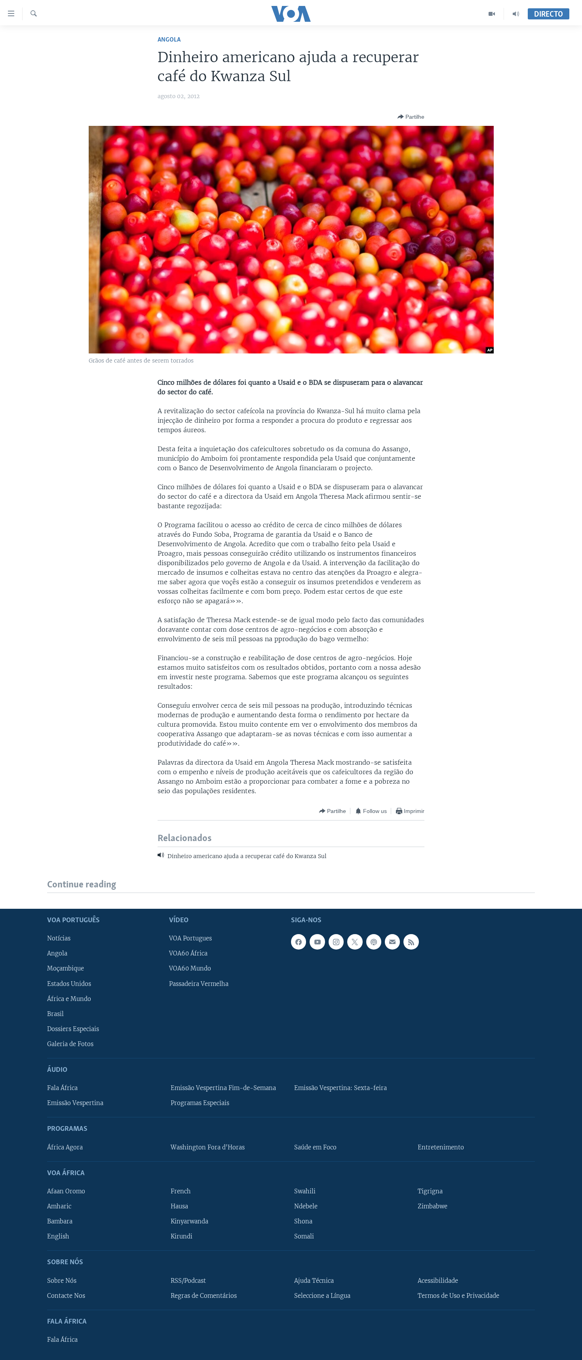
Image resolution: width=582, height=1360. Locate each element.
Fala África (62, 1088)
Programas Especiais (200, 1103)
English (58, 1236)
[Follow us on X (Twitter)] (354, 942)
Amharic (59, 1206)
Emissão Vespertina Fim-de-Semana (223, 1088)
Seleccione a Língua (322, 1295)
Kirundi (181, 1236)
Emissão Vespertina (75, 1103)
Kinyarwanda (189, 1221)
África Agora (65, 1147)
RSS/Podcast (188, 1280)
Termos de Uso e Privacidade (458, 1295)
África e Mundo (69, 999)
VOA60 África (188, 953)
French (181, 1191)
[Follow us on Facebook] (298, 942)
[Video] (492, 14)
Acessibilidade (438, 1280)
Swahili (305, 1191)
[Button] (411, 117)
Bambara (59, 1221)
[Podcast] (373, 942)
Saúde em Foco (315, 1147)
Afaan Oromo (66, 1191)
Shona (303, 1221)
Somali (304, 1236)
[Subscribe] (392, 942)
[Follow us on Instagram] (336, 942)
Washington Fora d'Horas (208, 1147)
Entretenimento (441, 1147)
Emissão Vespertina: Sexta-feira (340, 1088)
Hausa (179, 1206)
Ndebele (306, 1206)
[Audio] (516, 14)
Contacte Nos (66, 1295)
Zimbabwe (432, 1206)
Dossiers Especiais (73, 1029)
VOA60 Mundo (190, 969)
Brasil (55, 1014)
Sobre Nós (61, 1280)
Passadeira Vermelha (198, 984)
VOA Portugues (190, 938)
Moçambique (65, 969)
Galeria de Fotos (70, 1044)
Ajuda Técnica (314, 1280)
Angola (169, 39)
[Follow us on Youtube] (317, 942)
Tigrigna (430, 1191)
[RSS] (410, 942)
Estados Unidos (69, 984)
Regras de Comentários (204, 1295)
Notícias (58, 938)
